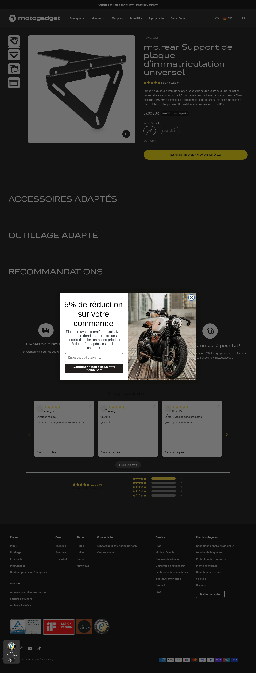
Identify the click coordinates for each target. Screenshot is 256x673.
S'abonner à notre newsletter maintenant (94, 368)
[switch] (11, 660)
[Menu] (17, 642)
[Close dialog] (191, 297)
